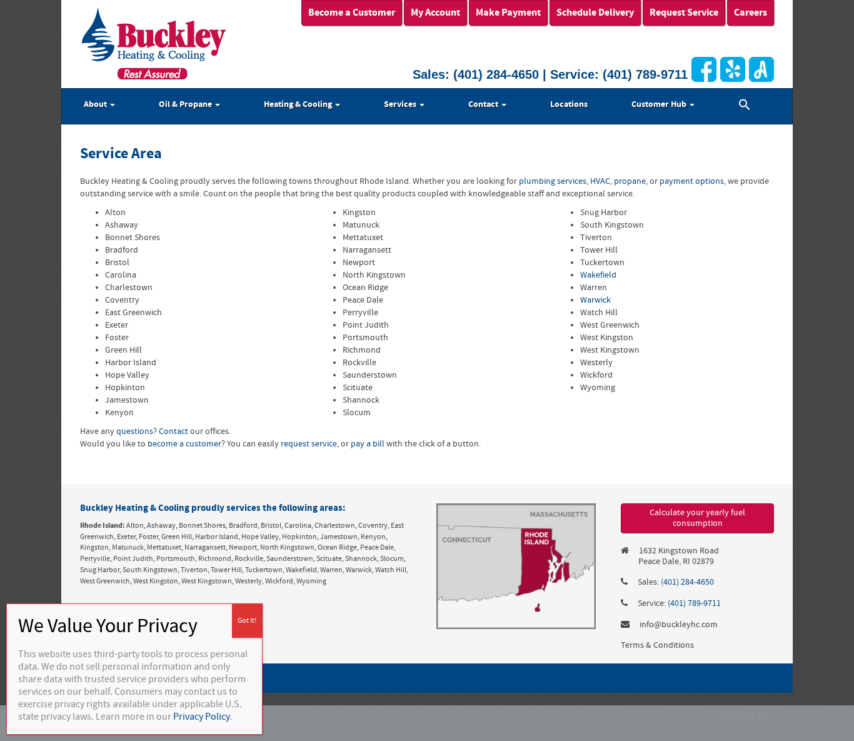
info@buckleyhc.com (679, 624)
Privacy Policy (201, 716)
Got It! (247, 620)
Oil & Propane (186, 104)
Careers (750, 12)
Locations (569, 104)
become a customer (184, 444)
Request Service (684, 12)
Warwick (595, 300)
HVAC (600, 181)
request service (309, 444)
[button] (744, 106)
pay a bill (367, 444)
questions (134, 431)
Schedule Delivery (595, 12)
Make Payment (508, 12)
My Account (435, 12)
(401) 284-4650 (496, 74)
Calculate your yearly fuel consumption (697, 518)
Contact (484, 104)
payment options (692, 181)
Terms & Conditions (657, 645)
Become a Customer (351, 12)
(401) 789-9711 (645, 74)
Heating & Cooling (299, 104)
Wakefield (598, 275)
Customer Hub (659, 104)
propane (630, 181)
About (96, 104)
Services (401, 104)
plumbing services (552, 181)
